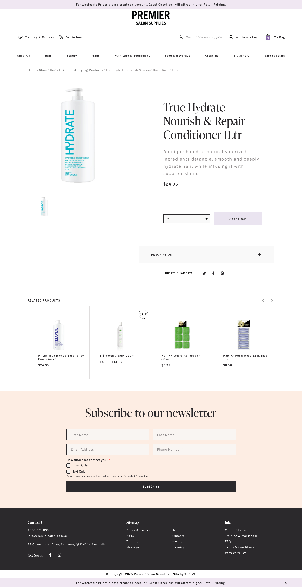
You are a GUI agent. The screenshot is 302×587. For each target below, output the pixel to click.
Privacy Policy (235, 552)
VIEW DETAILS (59, 374)
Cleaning (212, 55)
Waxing (177, 541)
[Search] (181, 37)
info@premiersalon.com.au (48, 535)
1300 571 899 (38, 530)
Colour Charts (235, 530)
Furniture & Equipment (132, 55)
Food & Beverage (177, 55)
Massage (132, 547)
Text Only (79, 471)
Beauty (71, 55)
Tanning (132, 541)
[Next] (271, 300)
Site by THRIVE (184, 574)
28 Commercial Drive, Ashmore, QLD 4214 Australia (67, 544)
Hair (48, 55)
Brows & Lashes (138, 530)
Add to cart (238, 218)
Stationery (242, 55)
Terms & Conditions (240, 547)
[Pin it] (222, 273)
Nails (96, 55)
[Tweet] (204, 273)
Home (32, 70)
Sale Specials (274, 55)
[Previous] (263, 300)
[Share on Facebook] (213, 273)
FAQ (228, 541)
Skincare (178, 535)
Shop (43, 70)
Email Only (80, 465)
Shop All (23, 55)
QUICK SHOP (59, 334)
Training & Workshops (241, 535)
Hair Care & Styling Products (81, 70)
